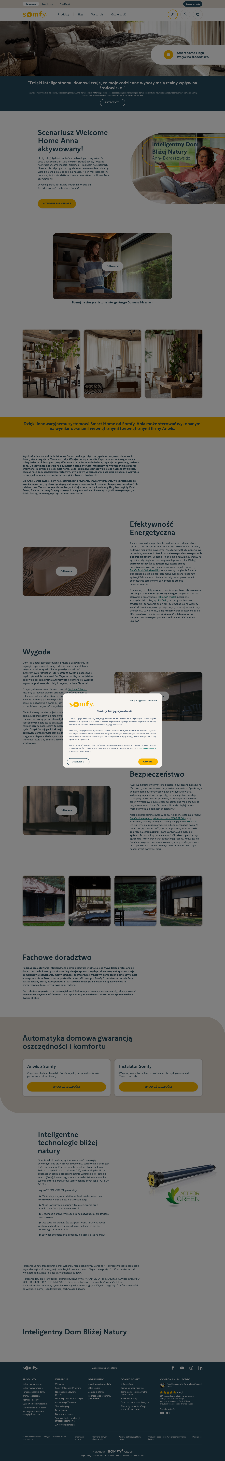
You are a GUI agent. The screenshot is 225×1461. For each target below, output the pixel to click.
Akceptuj (148, 761)
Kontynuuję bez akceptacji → (143, 700)
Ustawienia (78, 761)
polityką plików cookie (146, 748)
